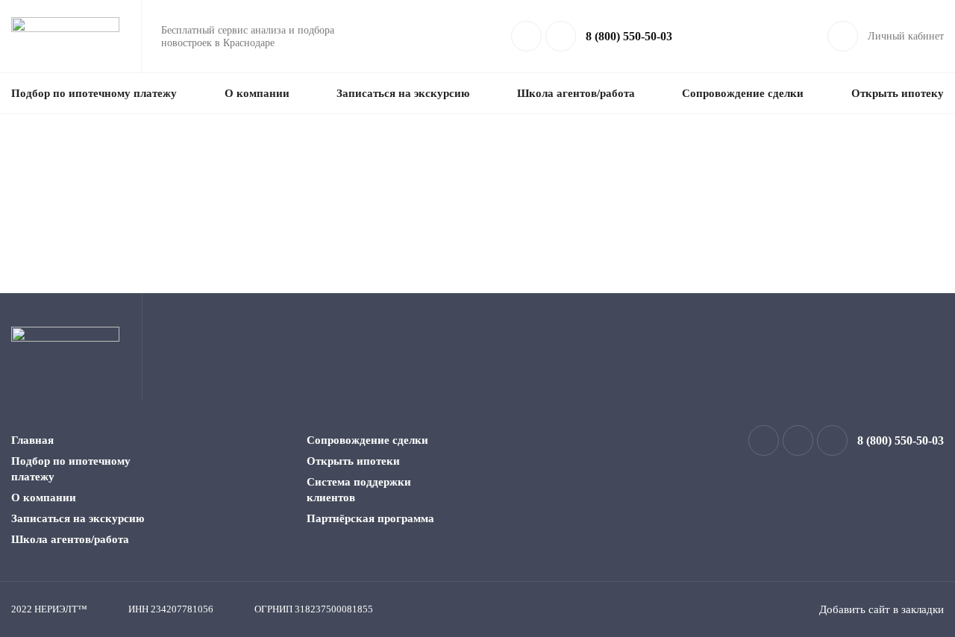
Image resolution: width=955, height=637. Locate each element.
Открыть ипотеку (897, 93)
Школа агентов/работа (576, 93)
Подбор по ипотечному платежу (94, 93)
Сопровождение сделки (743, 93)
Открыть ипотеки (353, 461)
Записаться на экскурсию (402, 93)
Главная (32, 440)
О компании (257, 93)
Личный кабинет (906, 36)
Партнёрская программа (370, 518)
